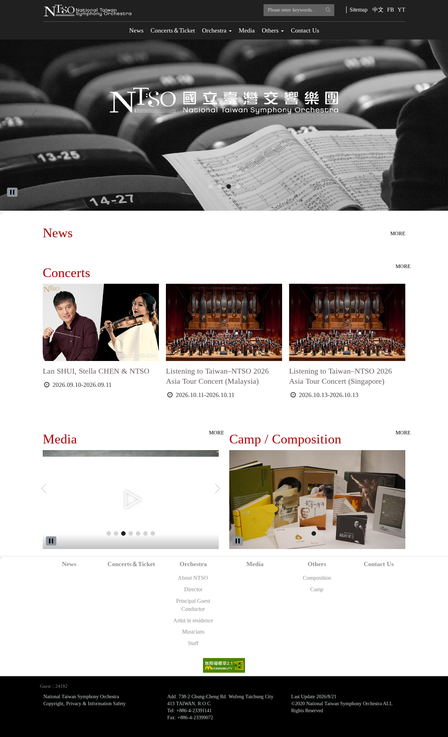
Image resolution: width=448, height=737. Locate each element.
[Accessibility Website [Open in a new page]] (224, 664)
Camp (316, 589)
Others (317, 564)
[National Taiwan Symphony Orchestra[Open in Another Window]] (224, 125)
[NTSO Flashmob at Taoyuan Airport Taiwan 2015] (145, 533)
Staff (193, 643)
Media (247, 30)
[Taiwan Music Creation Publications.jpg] (314, 533)
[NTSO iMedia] (238, 186)
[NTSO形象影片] (152, 533)
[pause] (12, 192)
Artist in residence (193, 620)
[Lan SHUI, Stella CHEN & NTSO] (219, 186)
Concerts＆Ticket (172, 30)
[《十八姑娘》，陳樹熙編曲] (130, 533)
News (136, 30)
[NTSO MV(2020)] (123, 533)
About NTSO (193, 578)
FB (390, 10)
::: (39, 2)
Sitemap (359, 10)
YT (401, 10)
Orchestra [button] (215, 30)
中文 (378, 10)
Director (193, 589)
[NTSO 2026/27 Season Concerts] (210, 186)
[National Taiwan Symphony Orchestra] (228, 186)
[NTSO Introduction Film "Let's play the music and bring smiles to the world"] (108, 533)
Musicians (193, 632)
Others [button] (271, 30)
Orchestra (193, 564)
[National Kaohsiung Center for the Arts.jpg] (321, 533)
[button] (33, 112)
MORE (397, 233)
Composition (317, 578)
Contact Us (305, 30)
